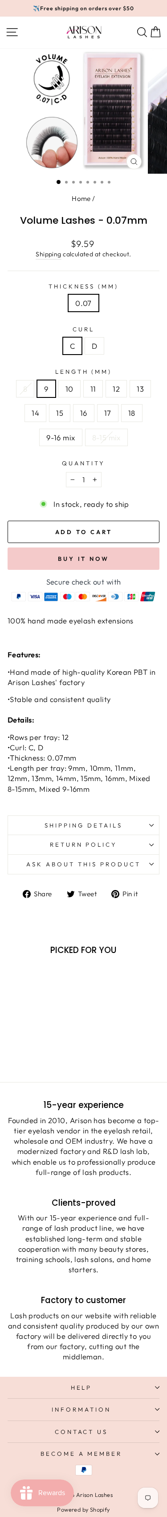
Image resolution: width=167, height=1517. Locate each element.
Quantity (83, 463)
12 (116, 388)
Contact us (81, 1431)
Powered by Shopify (83, 1509)
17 (107, 413)
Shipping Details (83, 825)
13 (140, 388)
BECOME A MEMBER (81, 1453)
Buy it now (83, 558)
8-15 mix (106, 437)
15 (59, 413)
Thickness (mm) (84, 286)
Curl (83, 329)
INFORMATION (81, 1409)
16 (83, 413)
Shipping (48, 254)
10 (69, 388)
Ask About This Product (83, 864)
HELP (81, 1387)
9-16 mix (60, 437)
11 (93, 388)
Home (81, 198)
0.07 (83, 303)
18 (131, 413)
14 (35, 413)
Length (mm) (83, 371)
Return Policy (84, 844)
